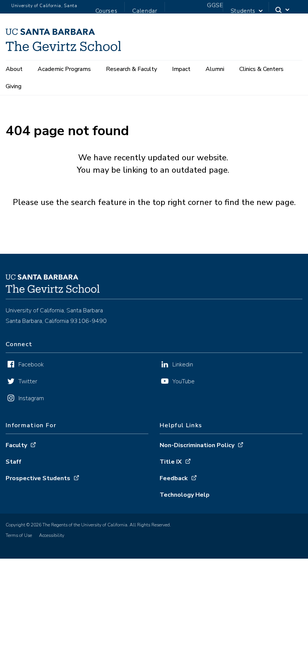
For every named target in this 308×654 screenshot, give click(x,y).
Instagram (31, 398)
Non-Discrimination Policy (197, 445)
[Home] (63, 49)
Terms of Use (19, 535)
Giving (13, 86)
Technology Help (185, 495)
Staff (13, 462)
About (14, 69)
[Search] (283, 11)
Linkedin (182, 364)
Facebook (31, 364)
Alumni (214, 69)
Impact (181, 69)
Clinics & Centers (261, 69)
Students (243, 11)
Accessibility (51, 535)
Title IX (171, 462)
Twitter (27, 381)
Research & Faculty (131, 69)
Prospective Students (38, 478)
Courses (106, 11)
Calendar (144, 11)
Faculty (16, 445)
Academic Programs (64, 69)
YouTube (183, 381)
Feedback (174, 478)
